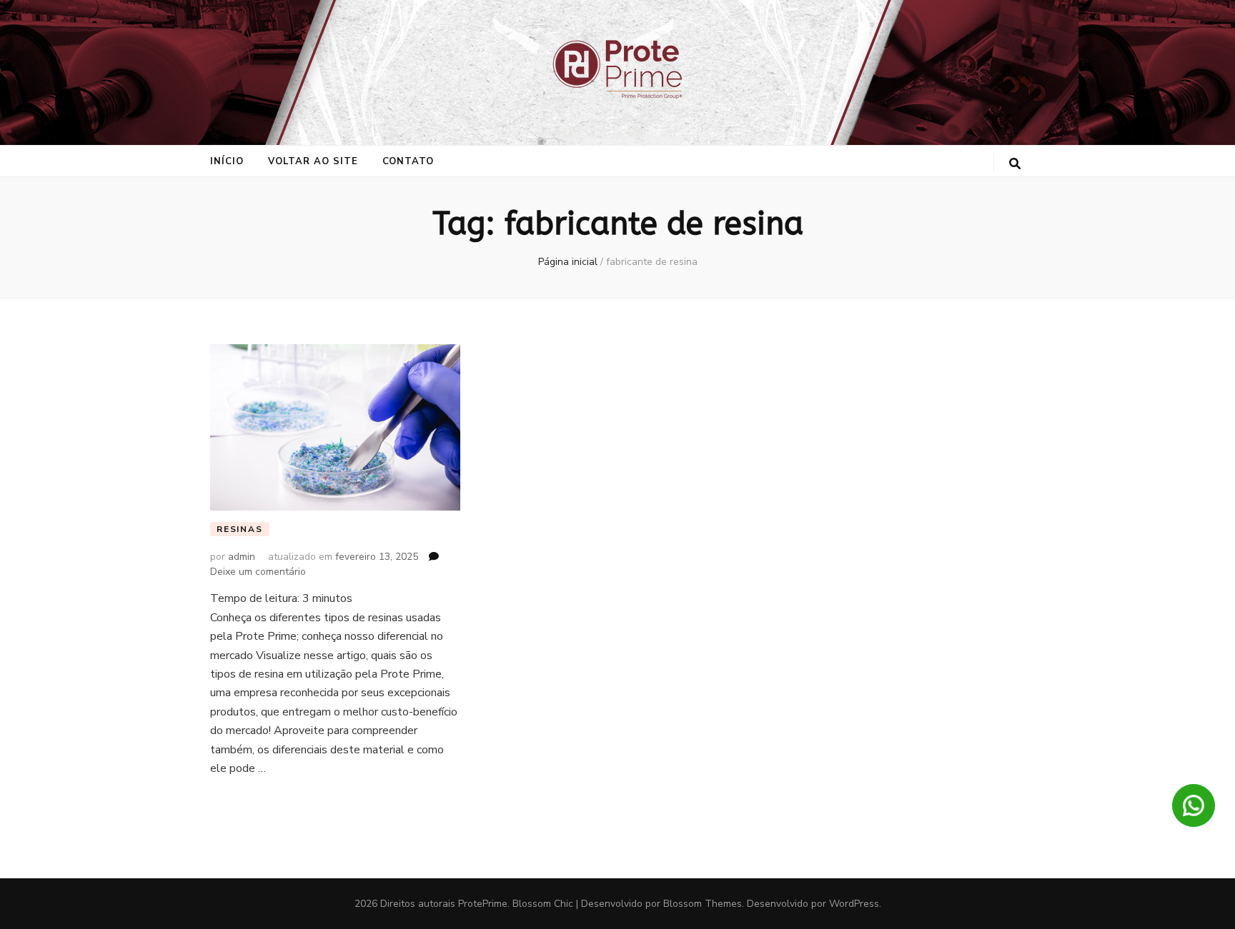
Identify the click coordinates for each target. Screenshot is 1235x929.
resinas (240, 529)
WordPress (854, 903)
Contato (408, 161)
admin (241, 556)
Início (227, 161)
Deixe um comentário (258, 571)
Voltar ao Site (313, 161)
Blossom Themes (702, 903)
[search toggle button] (1015, 164)
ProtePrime (482, 903)
